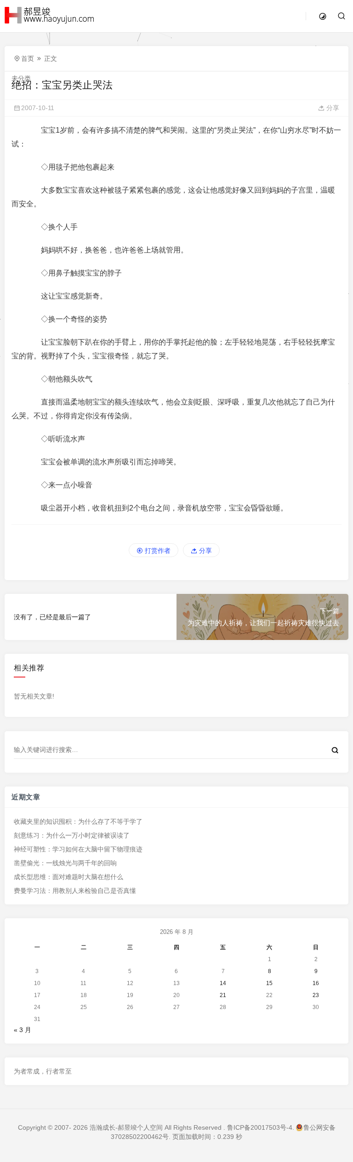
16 (316, 983)
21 (223, 995)
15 (269, 983)
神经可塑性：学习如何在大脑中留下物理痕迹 (78, 849)
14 (223, 983)
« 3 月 (22, 1029)
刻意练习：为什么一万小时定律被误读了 (72, 835)
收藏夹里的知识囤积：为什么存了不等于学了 (78, 821)
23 (316, 995)
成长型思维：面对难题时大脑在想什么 (68, 876)
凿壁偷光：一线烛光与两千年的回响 (65, 863)
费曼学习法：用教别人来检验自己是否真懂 (75, 890)
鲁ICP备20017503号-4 (259, 1127)
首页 (27, 58)
